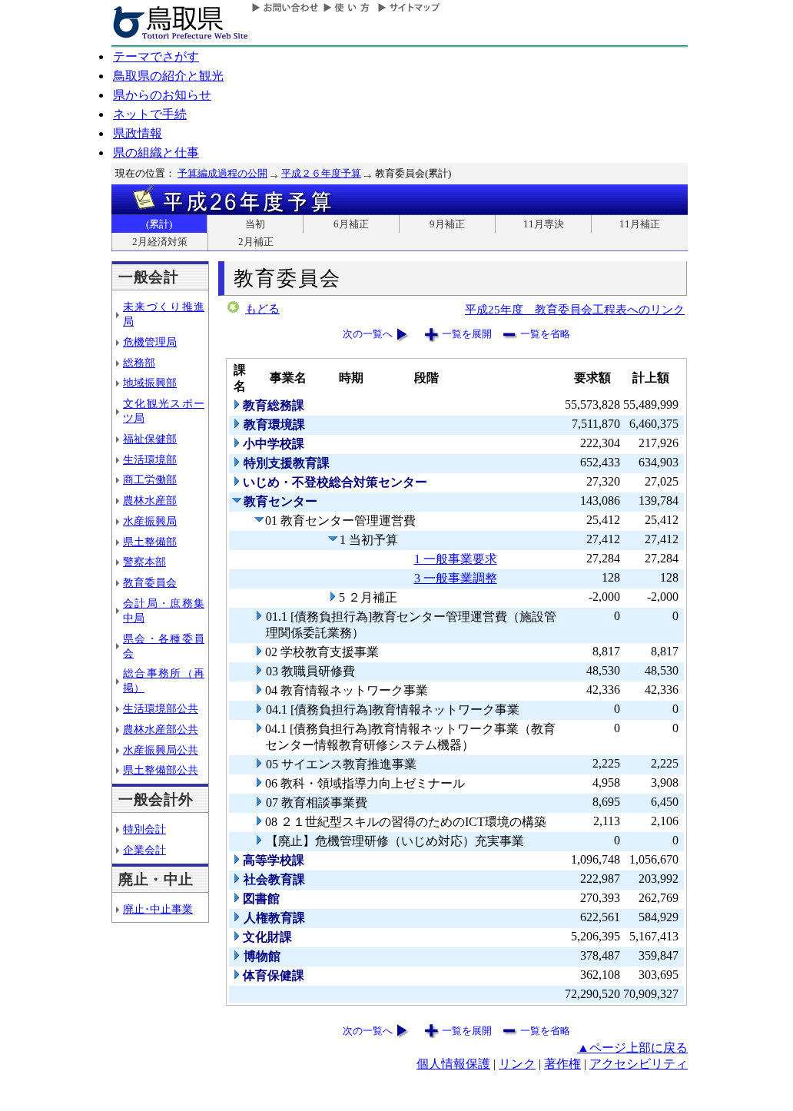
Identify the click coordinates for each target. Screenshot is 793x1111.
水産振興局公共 (160, 750)
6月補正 (351, 224)
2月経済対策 (159, 241)
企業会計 (144, 850)
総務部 (139, 363)
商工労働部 (150, 479)
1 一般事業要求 (455, 558)
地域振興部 (150, 382)
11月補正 (639, 224)
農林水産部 (150, 500)
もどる (262, 309)
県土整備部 (150, 542)
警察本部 (144, 562)
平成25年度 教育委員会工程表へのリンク (575, 309)
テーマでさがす (156, 56)
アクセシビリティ (638, 1063)
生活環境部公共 (160, 708)
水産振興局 (150, 521)
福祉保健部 (150, 439)
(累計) (159, 224)
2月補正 (256, 241)
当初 (255, 224)
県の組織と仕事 (156, 152)
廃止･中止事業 (158, 909)
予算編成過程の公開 (222, 173)
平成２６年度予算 (321, 173)
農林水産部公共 (160, 729)
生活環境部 (150, 459)
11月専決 (543, 224)
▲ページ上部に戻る (632, 1047)
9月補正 (447, 224)
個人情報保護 (453, 1063)
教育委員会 (150, 582)
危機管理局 (150, 342)
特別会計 (144, 829)
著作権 (562, 1063)
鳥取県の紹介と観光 (168, 75)
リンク (517, 1063)
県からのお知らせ (162, 94)
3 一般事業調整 (455, 578)
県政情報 (137, 133)
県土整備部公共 (160, 770)
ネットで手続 (150, 114)
